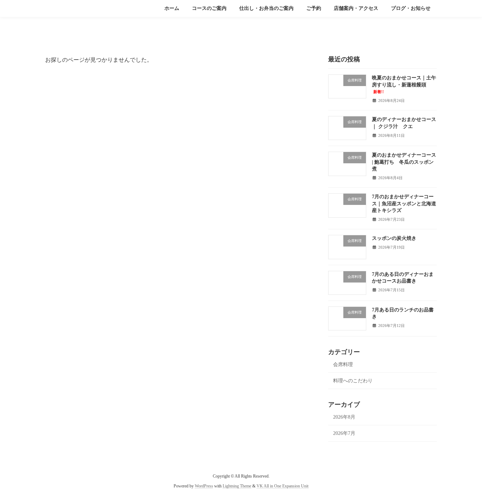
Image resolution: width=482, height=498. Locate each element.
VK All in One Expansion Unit (282, 486)
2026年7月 (344, 433)
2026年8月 (344, 417)
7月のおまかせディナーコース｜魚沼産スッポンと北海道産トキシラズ (404, 203)
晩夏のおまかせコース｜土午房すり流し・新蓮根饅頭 (404, 84)
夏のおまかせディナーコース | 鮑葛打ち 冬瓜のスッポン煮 (404, 161)
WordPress (204, 486)
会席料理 (343, 364)
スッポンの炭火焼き (394, 238)
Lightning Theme (237, 486)
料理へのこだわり (353, 380)
